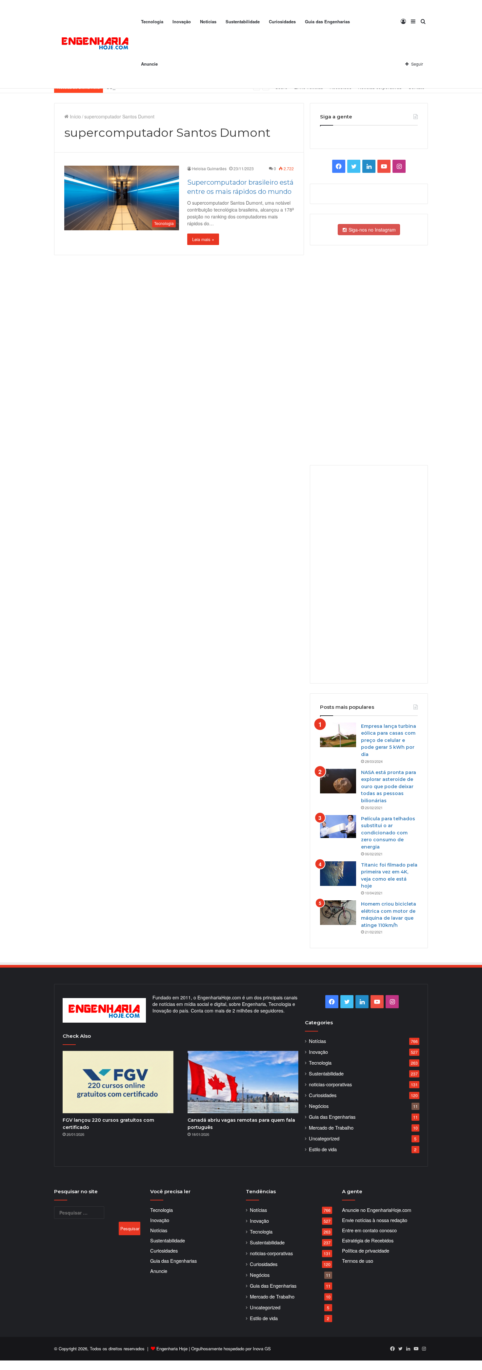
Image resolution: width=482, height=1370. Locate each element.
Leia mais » (203, 239)
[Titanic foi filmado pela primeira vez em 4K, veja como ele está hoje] (338, 873)
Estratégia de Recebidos (367, 1240)
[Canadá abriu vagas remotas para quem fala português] (243, 1082)
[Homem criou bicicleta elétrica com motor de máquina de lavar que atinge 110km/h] (338, 912)
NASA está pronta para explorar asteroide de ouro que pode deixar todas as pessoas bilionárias (388, 786)
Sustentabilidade (243, 21)
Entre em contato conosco (369, 1230)
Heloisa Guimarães (209, 168)
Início (75, 116)
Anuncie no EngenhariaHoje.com (376, 1209)
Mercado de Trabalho (331, 1127)
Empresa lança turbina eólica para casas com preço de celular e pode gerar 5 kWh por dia (388, 740)
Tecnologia (152, 21)
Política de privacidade (365, 1250)
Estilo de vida (323, 1149)
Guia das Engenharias (327, 21)
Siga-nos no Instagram (371, 229)
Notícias (208, 21)
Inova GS (262, 1348)
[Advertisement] (369, 573)
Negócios (319, 1105)
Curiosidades (282, 21)
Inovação (181, 21)
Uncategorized (324, 1138)
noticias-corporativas (330, 1084)
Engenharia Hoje (172, 1348)
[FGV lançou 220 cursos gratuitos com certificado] (118, 1082)
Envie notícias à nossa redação (374, 1220)
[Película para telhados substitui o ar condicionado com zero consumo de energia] (338, 826)
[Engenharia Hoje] (95, 44)
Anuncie (149, 64)
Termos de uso (357, 1260)
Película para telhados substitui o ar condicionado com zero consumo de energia (388, 833)
